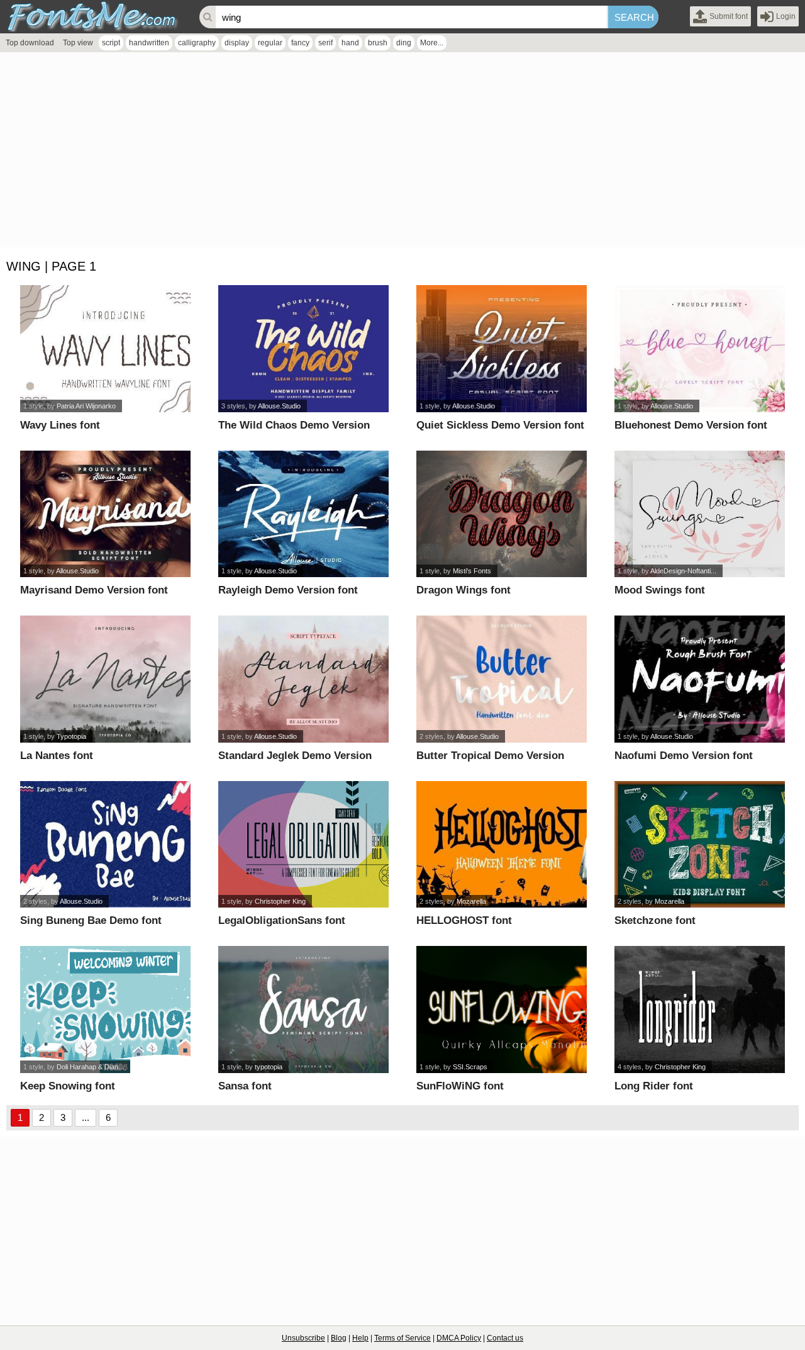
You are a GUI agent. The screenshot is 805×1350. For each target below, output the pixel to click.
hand (350, 42)
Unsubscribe (303, 1338)
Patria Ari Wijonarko (86, 406)
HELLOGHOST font (464, 920)
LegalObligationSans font (281, 920)
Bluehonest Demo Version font (690, 425)
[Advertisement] (377, 153)
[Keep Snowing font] (105, 1009)
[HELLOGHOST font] (501, 844)
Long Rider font (653, 1086)
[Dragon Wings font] (501, 514)
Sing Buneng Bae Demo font (91, 920)
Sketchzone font (655, 920)
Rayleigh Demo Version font (288, 590)
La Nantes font (56, 756)
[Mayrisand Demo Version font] (105, 514)
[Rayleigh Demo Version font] (303, 514)
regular (270, 42)
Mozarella (471, 901)
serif (325, 42)
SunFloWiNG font (460, 1086)
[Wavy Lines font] (105, 348)
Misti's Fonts (472, 571)
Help (360, 1338)
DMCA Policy (458, 1338)
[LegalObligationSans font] (303, 844)
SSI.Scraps (470, 1067)
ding (403, 42)
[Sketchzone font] (699, 844)
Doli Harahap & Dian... (90, 1067)
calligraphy (197, 42)
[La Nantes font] (105, 679)
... (85, 1117)
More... (431, 42)
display (237, 42)
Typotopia (71, 736)
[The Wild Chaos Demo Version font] (303, 348)
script (111, 42)
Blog (339, 1338)
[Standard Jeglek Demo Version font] (303, 679)
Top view (78, 42)
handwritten (149, 42)
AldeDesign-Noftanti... (683, 571)
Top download (30, 42)
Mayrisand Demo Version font (94, 590)
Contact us (505, 1338)
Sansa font (245, 1086)
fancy (300, 42)
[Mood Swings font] (699, 514)
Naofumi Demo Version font (683, 756)
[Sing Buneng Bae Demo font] (105, 844)
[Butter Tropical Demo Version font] (501, 679)
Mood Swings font (659, 590)
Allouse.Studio (279, 406)
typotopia (268, 1067)
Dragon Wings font (463, 590)
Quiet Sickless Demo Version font (500, 425)
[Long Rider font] (699, 1009)
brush (377, 42)
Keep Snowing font (67, 1086)
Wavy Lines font (60, 425)
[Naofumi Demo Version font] (699, 679)
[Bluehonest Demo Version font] (699, 348)
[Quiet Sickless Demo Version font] (501, 348)
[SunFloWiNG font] (501, 1009)
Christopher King (280, 901)
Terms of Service (402, 1338)
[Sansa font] (303, 1009)
